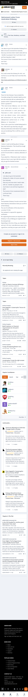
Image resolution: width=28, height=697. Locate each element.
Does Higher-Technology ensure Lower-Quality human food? (11, 542)
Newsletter (10, 649)
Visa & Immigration (12, 666)
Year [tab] (17, 377)
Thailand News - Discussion (13, 433)
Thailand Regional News (13, 663)
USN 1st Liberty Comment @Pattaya (12, 284)
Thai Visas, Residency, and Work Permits (14, 36)
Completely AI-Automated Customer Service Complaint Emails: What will (13, 560)
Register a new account (14, 241)
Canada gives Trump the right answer (13, 360)
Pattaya (4, 282)
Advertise (9, 652)
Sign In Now (14, 244)
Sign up (6, 636)
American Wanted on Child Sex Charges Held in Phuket (15, 428)
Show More (21, 417)
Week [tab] (5, 377)
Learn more (3, 2)
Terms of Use (10, 647)
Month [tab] (11, 377)
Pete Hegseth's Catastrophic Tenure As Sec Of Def (13, 308)
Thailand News (11, 661)
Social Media (10, 668)
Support (9, 651)
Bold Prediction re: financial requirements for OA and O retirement (10, 327)
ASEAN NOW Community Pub (9, 520)
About (8, 645)
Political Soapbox (6, 305)
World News (10, 665)
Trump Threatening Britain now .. (12, 346)
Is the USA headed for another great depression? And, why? (13, 523)
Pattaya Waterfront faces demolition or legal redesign (14, 493)
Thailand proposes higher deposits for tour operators (14, 450)
